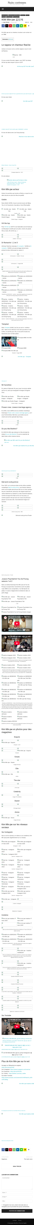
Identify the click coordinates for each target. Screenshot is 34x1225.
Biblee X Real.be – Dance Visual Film (9, 165)
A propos (15, 1220)
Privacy (19, 1220)
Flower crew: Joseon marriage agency (18, 413)
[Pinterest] (10, 25)
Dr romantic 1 (21, 246)
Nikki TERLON (6, 22)
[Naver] (21, 25)
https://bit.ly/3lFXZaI (16, 1071)
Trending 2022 (9, 16)
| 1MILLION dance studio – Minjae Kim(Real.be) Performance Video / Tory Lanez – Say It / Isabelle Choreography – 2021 (16, 183)
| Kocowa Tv (4, 381)
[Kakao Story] (25, 25)
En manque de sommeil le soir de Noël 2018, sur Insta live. (13, 1110)
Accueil (3, 12)
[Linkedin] (17, 25)
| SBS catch (6, 442)
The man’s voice (28, 1159)
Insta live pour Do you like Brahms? (9, 470)
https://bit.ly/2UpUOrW (8, 1067)
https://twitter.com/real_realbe (17, 1073)
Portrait (27, 15)
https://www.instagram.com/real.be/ (20, 1069)
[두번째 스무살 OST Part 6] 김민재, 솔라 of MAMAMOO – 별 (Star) (15, 129)
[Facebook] (3, 25)
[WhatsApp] (14, 25)
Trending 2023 (16, 16)
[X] (6, 25)
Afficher (11, 39)
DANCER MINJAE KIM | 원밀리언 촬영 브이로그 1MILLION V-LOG (14, 1049)
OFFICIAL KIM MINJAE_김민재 (8, 1040)
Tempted (7, 327)
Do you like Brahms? (11, 434)
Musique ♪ (23, 15)
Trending (3, 16)
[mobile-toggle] (2, 9)
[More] (28, 25)
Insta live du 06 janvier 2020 (7, 1140)
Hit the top (7, 226)
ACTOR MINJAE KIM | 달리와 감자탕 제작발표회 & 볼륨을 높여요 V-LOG (16, 1056)
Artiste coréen (9, 12)
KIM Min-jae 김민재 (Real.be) (14, 15)
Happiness (4, 1159)
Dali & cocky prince (13, 487)
